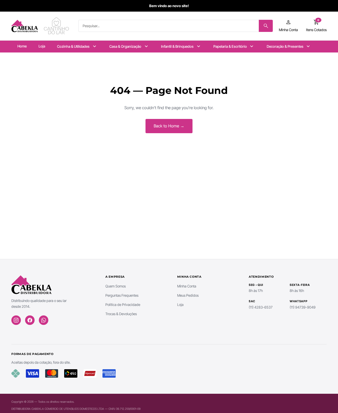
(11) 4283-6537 (261, 307)
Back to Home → (169, 125)
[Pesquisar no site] (266, 26)
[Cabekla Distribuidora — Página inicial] (24, 25)
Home (22, 46)
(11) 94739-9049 (303, 307)
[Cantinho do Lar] (57, 25)
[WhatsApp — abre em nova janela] (43, 320)
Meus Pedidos (188, 295)
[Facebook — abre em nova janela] (30, 320)
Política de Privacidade (122, 304)
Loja (42, 46)
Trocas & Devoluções (121, 314)
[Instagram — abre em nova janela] (16, 320)
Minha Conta (186, 286)
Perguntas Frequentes (121, 295)
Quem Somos (115, 286)
